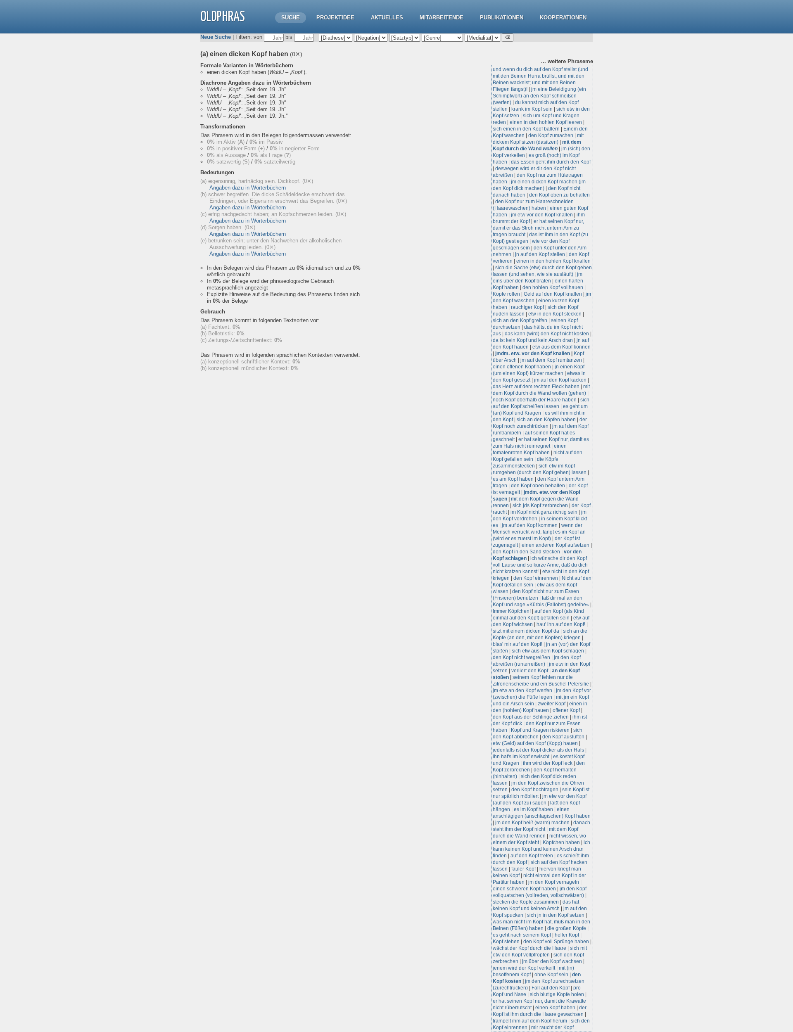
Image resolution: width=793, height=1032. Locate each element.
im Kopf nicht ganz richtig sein (543, 512)
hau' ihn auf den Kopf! (561, 624)
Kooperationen (563, 17)
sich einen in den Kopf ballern (526, 129)
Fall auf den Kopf (551, 988)
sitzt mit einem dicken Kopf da (526, 631)
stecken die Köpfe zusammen (526, 902)
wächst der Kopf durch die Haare (529, 948)
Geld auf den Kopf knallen (553, 294)
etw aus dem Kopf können (561, 347)
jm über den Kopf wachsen (552, 961)
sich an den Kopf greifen (520, 320)
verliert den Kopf (530, 671)
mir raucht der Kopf (552, 1027)
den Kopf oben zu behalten (559, 195)
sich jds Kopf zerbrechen (540, 505)
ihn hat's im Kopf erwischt (521, 756)
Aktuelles (387, 17)
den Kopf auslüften (563, 737)
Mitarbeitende (441, 17)
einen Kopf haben (555, 1008)
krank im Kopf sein (532, 109)
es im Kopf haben (533, 809)
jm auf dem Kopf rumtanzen (551, 360)
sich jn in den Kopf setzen (555, 915)
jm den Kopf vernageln (553, 882)
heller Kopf (567, 935)
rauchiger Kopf (527, 307)
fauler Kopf (523, 869)
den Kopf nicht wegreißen (521, 657)
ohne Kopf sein (551, 974)
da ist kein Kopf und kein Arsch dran (533, 340)
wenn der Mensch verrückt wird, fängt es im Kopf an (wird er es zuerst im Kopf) (539, 531)
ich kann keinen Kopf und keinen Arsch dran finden (541, 849)
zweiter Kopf (551, 704)
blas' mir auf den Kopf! (517, 644)
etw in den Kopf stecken (555, 314)
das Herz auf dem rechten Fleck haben (536, 386)
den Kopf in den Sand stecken (526, 552)
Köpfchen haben (561, 842)
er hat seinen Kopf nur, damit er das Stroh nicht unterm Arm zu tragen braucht (538, 227)
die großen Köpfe (566, 928)
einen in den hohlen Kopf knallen (553, 261)
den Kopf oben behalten (538, 486)
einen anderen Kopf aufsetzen (555, 545)
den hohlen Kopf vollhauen (552, 287)
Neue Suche (215, 37)
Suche (290, 17)
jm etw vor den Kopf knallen (542, 215)
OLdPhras (222, 17)
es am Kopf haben (513, 479)
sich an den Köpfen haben (546, 419)
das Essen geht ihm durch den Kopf (551, 162)
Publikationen (501, 17)
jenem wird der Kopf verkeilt (524, 968)
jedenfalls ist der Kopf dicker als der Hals (538, 750)
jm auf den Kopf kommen (530, 525)
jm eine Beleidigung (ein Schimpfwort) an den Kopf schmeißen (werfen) (539, 95)
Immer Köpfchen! (512, 611)
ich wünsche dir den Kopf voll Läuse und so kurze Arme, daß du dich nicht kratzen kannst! (540, 564)
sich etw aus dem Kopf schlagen (548, 651)
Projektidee (335, 17)
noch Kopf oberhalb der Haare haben (535, 400)
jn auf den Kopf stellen (540, 254)
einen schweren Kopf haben (524, 889)
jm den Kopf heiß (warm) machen (532, 823)
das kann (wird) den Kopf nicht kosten (547, 334)
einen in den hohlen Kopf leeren (546, 122)
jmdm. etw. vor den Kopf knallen (532, 353)
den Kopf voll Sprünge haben (556, 941)
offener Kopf (566, 710)
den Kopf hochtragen (534, 789)
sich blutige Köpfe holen (557, 994)
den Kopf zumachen (550, 135)
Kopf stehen (506, 941)
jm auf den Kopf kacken (560, 380)
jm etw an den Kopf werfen (522, 690)
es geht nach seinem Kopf (522, 935)
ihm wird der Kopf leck (547, 763)
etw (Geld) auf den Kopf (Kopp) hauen (535, 743)
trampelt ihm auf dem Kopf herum (530, 1021)
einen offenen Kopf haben (522, 367)
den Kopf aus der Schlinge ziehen (531, 717)
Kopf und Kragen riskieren (540, 730)
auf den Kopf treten (531, 856)
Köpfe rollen (506, 294)
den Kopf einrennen (535, 578)
